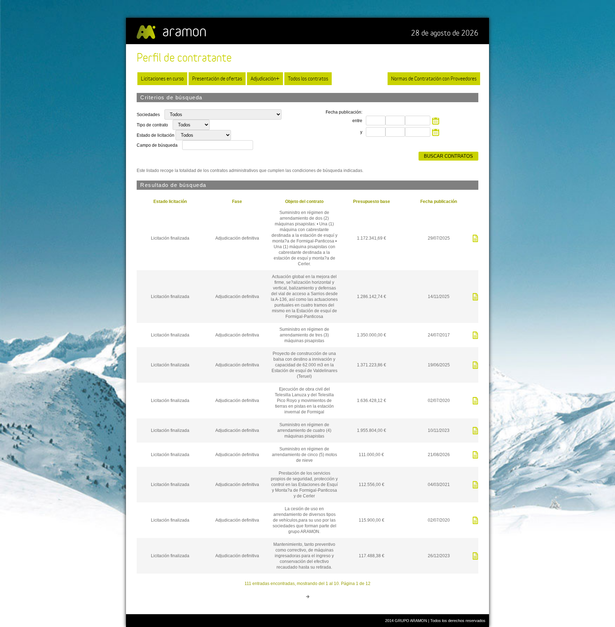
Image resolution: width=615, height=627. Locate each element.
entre (357, 120)
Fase (237, 201)
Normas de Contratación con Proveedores (434, 78)
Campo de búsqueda (157, 145)
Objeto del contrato (304, 201)
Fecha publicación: (344, 112)
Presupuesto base (371, 201)
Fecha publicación (438, 201)
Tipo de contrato (153, 124)
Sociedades (149, 114)
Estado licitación (170, 201)
